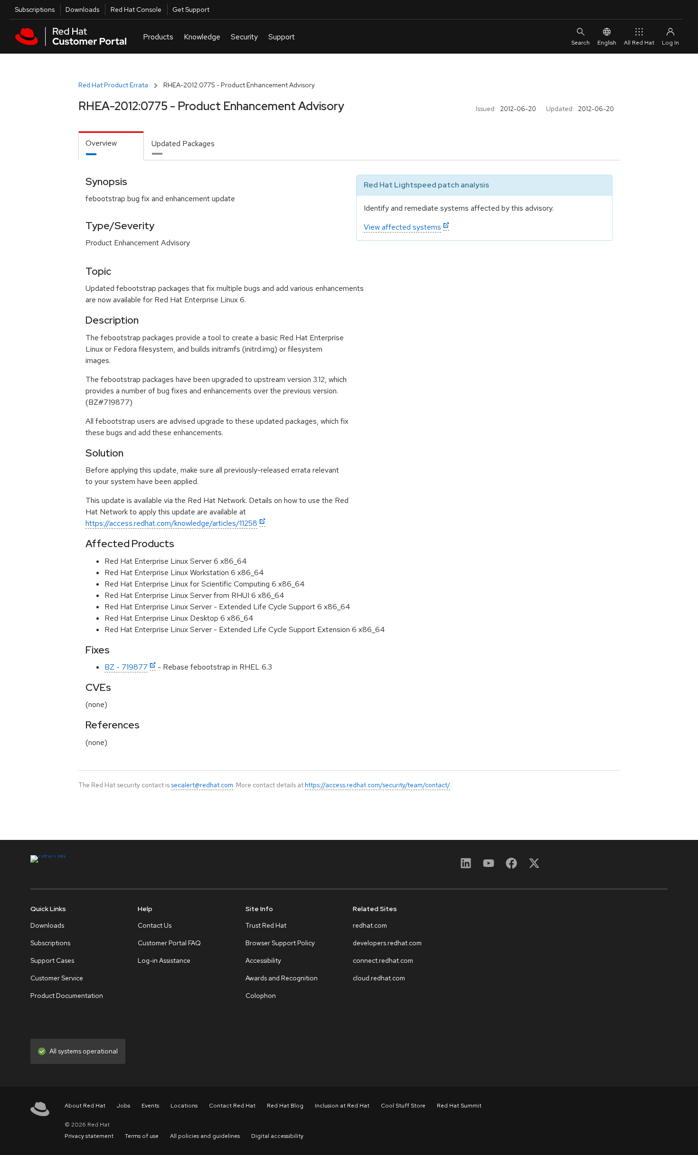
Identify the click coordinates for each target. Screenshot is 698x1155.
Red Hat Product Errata (113, 85)
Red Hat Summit (459, 1105)
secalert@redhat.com (202, 785)
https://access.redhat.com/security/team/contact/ (377, 785)
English (606, 43)
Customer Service (56, 978)
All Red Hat (639, 43)
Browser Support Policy (280, 943)
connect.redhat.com (383, 960)
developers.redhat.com (387, 943)
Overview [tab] (101, 143)
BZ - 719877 (126, 667)
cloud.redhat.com (379, 978)
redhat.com (370, 925)
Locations (184, 1105)
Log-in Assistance (164, 960)
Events (150, 1105)
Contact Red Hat (232, 1105)
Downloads (82, 9)
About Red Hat (85, 1105)
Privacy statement (89, 1136)
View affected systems (402, 227)
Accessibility (263, 960)
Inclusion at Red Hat (342, 1105)
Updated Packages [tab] (183, 144)
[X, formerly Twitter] (534, 866)
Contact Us (154, 925)
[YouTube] (488, 866)
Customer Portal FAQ (169, 943)
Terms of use (142, 1136)
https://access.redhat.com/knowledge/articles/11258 (171, 523)
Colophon (260, 995)
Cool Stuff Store (403, 1105)
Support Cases (52, 960)
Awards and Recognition (281, 978)
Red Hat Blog (285, 1105)
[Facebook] (511, 866)
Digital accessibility (277, 1136)
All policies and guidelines (205, 1136)
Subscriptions (35, 9)
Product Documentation (66, 995)
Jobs (123, 1105)
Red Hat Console (136, 9)
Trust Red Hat (265, 925)
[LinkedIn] (466, 866)
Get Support (190, 9)
